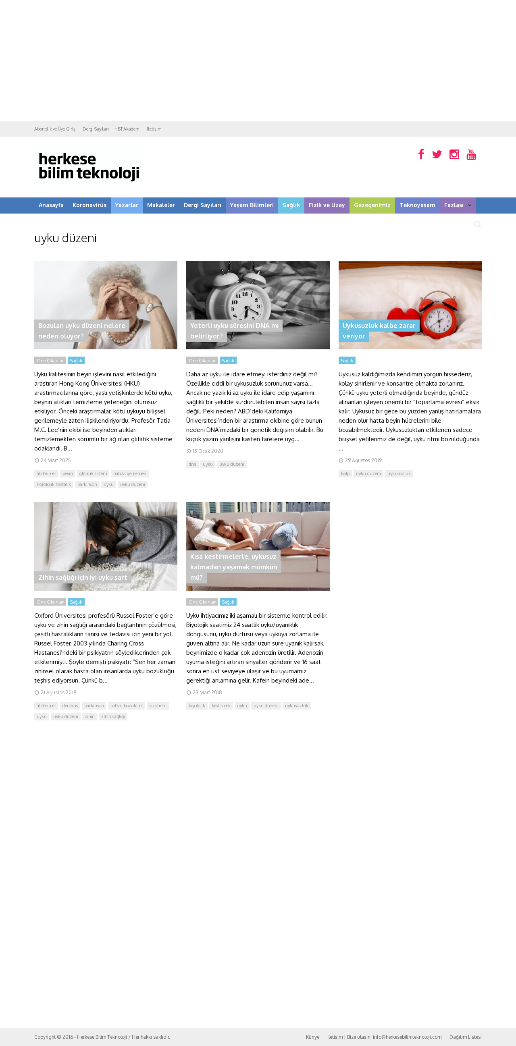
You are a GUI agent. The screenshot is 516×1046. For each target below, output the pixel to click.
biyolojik (197, 705)
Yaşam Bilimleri (252, 204)
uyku (109, 484)
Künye (312, 1037)
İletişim (154, 129)
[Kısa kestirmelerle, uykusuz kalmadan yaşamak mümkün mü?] (257, 588)
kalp (345, 473)
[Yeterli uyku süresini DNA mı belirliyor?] (257, 347)
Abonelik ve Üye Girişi (55, 129)
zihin (90, 716)
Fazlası (454, 204)
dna (192, 464)
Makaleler (161, 204)
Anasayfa (51, 204)
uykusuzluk (399, 473)
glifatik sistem (93, 473)
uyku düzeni (132, 484)
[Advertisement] (258, 60)
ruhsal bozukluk (126, 705)
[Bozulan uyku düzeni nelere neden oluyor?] (105, 347)
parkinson (87, 484)
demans (70, 705)
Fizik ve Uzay (327, 204)
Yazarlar (126, 204)
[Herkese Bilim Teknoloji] (89, 184)
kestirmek (221, 705)
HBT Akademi (127, 129)
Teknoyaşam (417, 204)
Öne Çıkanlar (50, 360)
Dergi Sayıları (95, 129)
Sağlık (291, 204)
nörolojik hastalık (54, 484)
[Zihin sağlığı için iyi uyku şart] (105, 588)
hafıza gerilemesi (129, 473)
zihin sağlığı (113, 716)
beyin (67, 473)
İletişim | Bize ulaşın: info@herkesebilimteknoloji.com (384, 1037)
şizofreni (157, 705)
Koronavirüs (89, 204)
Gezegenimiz (372, 204)
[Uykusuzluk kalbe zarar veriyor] (410, 347)
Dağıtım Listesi (465, 1037)
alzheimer (46, 473)
